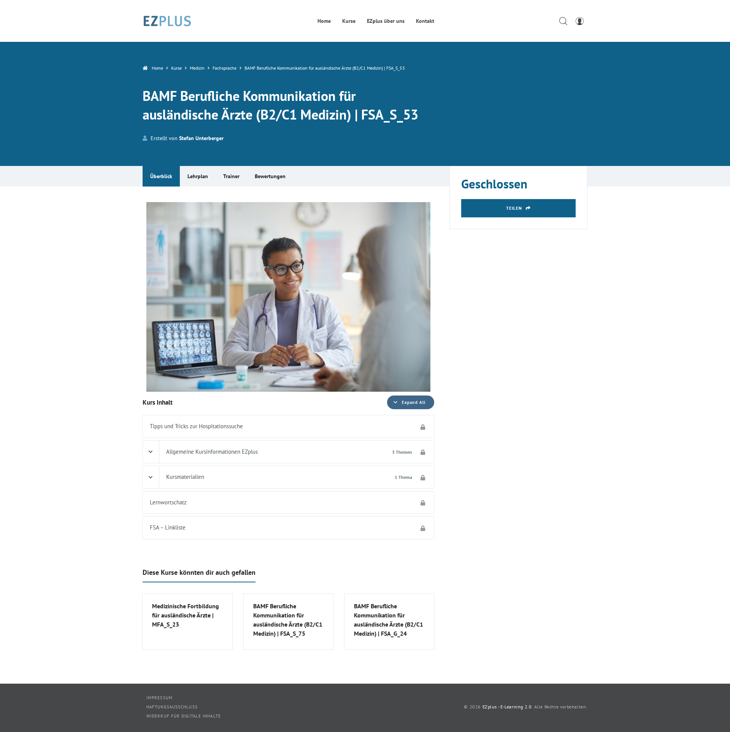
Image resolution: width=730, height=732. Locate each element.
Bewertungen (270, 176)
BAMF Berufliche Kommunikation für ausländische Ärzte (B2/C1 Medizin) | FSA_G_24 (388, 619)
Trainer (231, 176)
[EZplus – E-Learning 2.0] (167, 21)
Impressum (159, 697)
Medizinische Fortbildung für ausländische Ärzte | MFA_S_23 (185, 615)
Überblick (161, 176)
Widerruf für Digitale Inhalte (183, 716)
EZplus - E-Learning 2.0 (507, 707)
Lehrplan (197, 176)
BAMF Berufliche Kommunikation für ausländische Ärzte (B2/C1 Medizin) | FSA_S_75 (287, 619)
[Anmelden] (579, 21)
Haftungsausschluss (172, 707)
